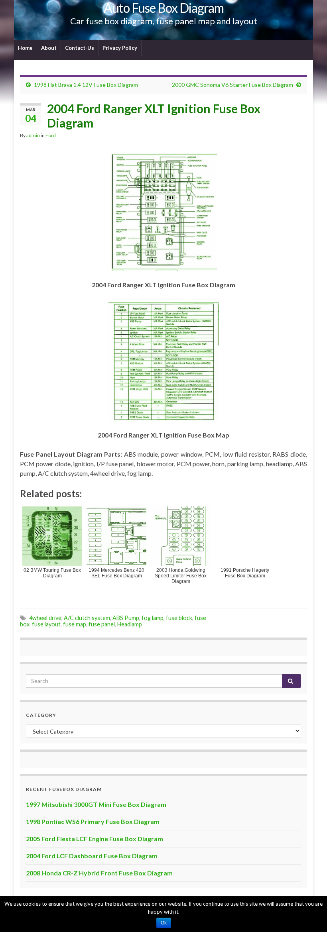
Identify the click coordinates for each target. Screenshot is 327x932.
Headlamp (129, 624)
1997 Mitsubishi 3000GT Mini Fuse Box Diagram (96, 804)
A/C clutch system (87, 617)
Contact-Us (79, 48)
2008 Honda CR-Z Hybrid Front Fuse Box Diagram (99, 873)
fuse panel (102, 624)
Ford (50, 135)
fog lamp (153, 617)
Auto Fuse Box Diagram (164, 8)
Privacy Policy (119, 48)
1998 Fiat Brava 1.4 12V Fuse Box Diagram (86, 84)
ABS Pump (125, 617)
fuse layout (46, 624)
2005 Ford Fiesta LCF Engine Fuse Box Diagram (94, 838)
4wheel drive (45, 617)
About (49, 48)
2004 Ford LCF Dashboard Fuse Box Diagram (92, 855)
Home (25, 48)
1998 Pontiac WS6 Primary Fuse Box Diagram (93, 821)
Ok (164, 923)
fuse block (179, 617)
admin (33, 135)
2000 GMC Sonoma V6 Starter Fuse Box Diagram (232, 84)
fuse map (74, 624)
